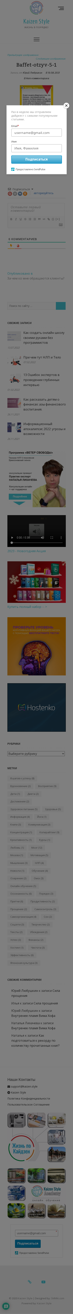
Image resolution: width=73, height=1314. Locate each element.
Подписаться (36, 159)
